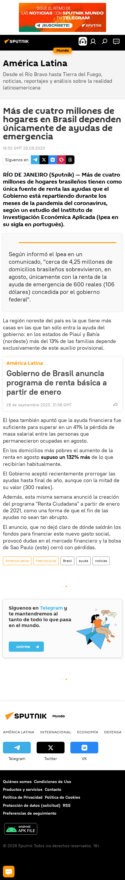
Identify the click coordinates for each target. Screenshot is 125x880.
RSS (67, 805)
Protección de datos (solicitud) (31, 805)
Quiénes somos (17, 781)
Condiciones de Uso (52, 781)
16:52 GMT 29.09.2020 (24, 148)
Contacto (53, 789)
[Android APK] (20, 829)
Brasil (67, 560)
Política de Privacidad (22, 797)
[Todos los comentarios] (9, 871)
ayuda (83, 560)
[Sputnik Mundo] (17, 43)
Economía (87, 731)
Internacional (46, 560)
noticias (101, 560)
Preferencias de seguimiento (29, 813)
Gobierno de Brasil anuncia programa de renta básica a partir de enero (56, 382)
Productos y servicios (22, 789)
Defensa (113, 731)
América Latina (24, 363)
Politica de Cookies (62, 797)
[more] (115, 404)
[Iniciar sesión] (93, 41)
